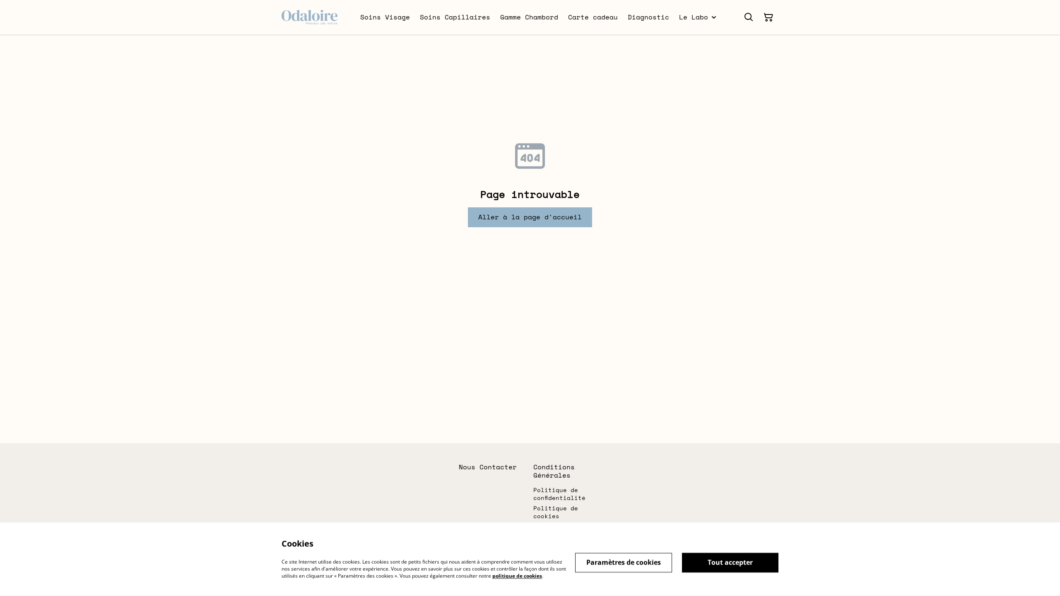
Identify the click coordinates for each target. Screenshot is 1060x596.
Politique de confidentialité (559, 493)
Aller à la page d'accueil (530, 217)
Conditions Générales (554, 471)
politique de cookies (517, 575)
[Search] (749, 17)
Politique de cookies (555, 512)
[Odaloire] (309, 17)
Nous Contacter (488, 467)
